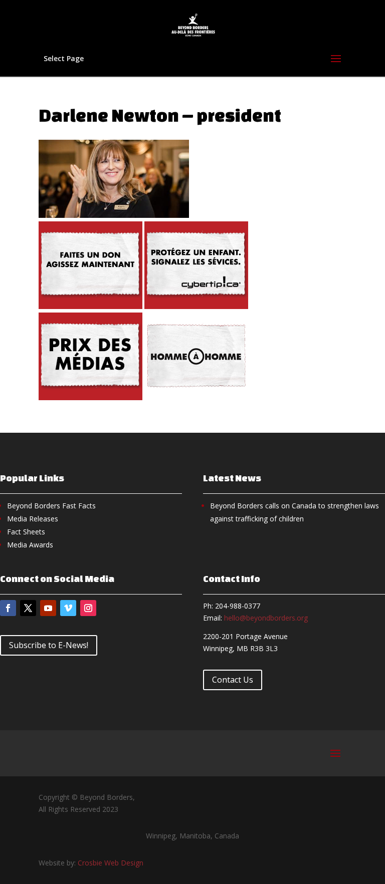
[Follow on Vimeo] (68, 608)
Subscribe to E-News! (48, 645)
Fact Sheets (26, 531)
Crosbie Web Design (110, 862)
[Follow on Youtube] (48, 608)
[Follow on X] (28, 608)
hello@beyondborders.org (266, 618)
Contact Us (232, 679)
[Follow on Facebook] (8, 608)
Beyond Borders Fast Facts (51, 505)
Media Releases (32, 518)
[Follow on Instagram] (88, 608)
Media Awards (30, 544)
